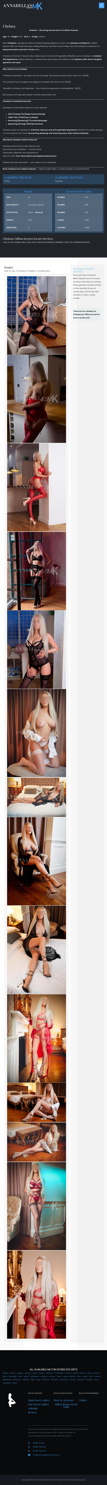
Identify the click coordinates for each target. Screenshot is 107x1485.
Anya (13, 1373)
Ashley (28, 1373)
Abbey (6, 1373)
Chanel (49, 1373)
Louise (97, 1376)
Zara (15, 1383)
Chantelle (58, 1373)
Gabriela (34, 1376)
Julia (65, 1376)
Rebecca (64, 1379)
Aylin (35, 1373)
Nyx (38, 1379)
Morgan (16, 1379)
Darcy (90, 1373)
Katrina (72, 1376)
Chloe (68, 1373)
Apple (20, 1373)
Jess (59, 1376)
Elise (5, 1376)
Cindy (75, 1373)
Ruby (73, 1379)
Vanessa (7, 1383)
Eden (97, 1373)
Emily (26, 1376)
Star (96, 1379)
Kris (79, 1376)
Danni (82, 1373)
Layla (85, 1376)
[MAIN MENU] (101, 5)
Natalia (26, 1379)
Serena (80, 1379)
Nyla (33, 1379)
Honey (52, 1376)
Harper (44, 1376)
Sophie (89, 1379)
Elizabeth (13, 1376)
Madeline (7, 1379)
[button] (39, 1400)
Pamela (54, 1379)
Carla (41, 1373)
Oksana (45, 1379)
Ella (20, 1376)
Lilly (90, 1376)
